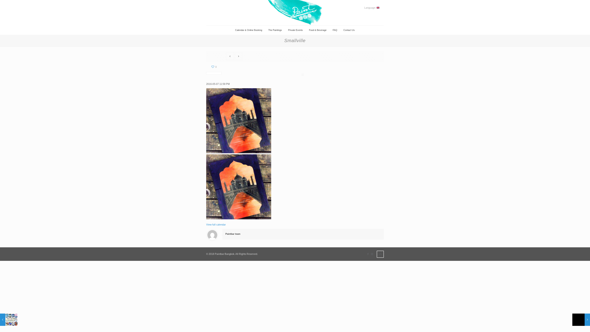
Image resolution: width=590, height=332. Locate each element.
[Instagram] (372, 254)
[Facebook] (368, 254)
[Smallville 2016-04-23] (581, 320)
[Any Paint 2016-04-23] (9, 320)
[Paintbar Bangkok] (295, 12)
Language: (370, 8)
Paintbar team (232, 234)
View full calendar (216, 224)
